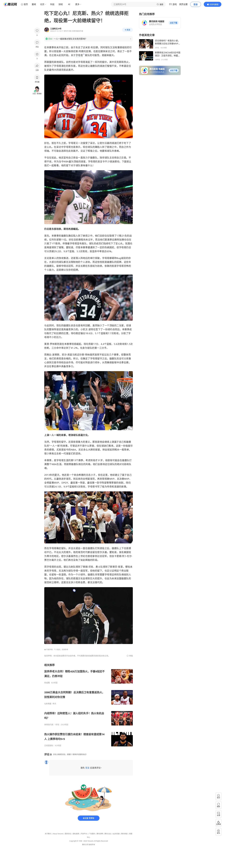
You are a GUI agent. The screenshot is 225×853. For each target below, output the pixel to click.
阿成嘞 (47, 683)
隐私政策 (76, 834)
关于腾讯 (48, 834)
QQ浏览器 (116, 834)
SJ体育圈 (47, 704)
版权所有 (92, 845)
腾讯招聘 (100, 834)
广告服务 (92, 834)
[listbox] (88, 705)
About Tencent (58, 834)
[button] (174, 23)
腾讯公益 (108, 834)
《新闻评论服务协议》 (79, 754)
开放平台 (84, 834)
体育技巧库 (48, 724)
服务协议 (68, 834)
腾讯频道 (124, 834)
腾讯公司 (85, 845)
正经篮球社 (48, 745)
